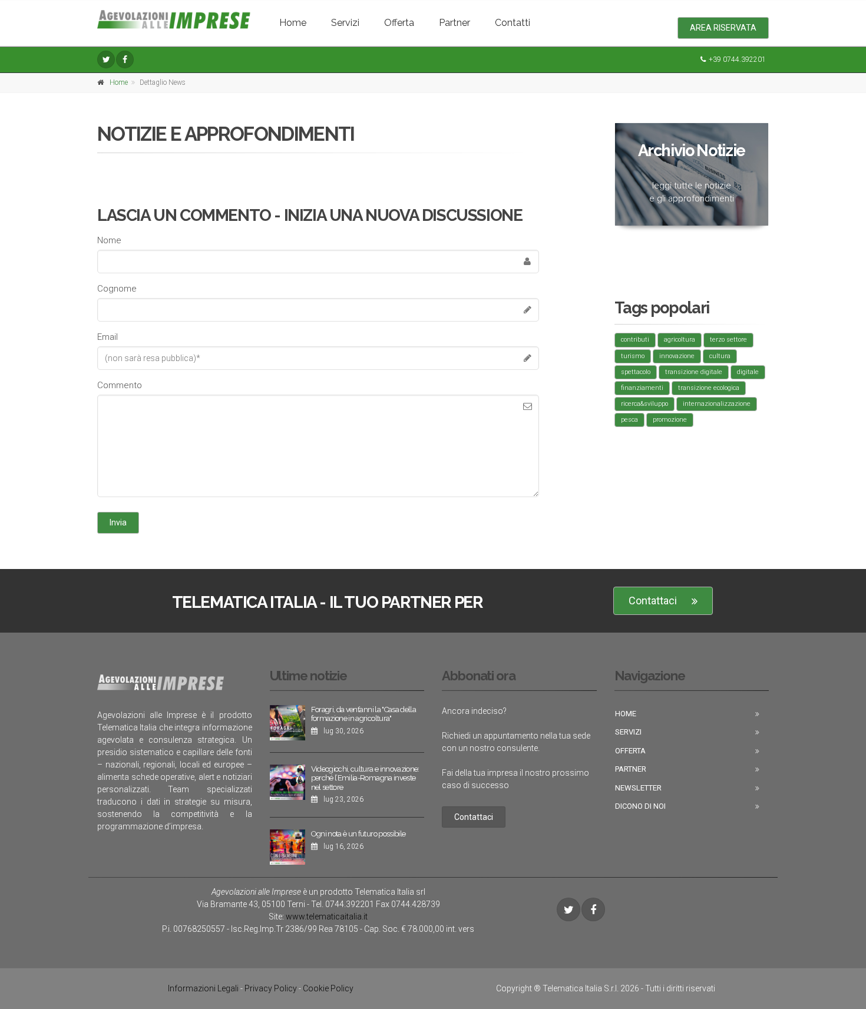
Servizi (345, 22)
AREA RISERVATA (723, 27)
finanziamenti (642, 388)
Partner (454, 22)
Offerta (399, 22)
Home (292, 22)
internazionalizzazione (717, 404)
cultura (720, 356)
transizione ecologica (708, 388)
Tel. (342, 904)
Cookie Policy (328, 988)
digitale (748, 372)
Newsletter (638, 787)
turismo (632, 356)
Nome (109, 240)
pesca (629, 420)
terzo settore (728, 339)
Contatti (512, 22)
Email (107, 337)
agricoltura (679, 339)
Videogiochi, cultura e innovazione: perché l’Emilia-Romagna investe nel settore (365, 778)
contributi (635, 339)
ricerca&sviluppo (644, 404)
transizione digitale (693, 372)
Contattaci (653, 600)
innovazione (677, 356)
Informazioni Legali (203, 988)
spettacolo (635, 372)
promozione (670, 420)
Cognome (117, 288)
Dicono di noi (640, 806)
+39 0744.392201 (737, 59)
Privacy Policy (270, 988)
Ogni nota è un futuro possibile (358, 833)
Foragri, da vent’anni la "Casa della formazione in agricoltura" (364, 714)
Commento (119, 385)
